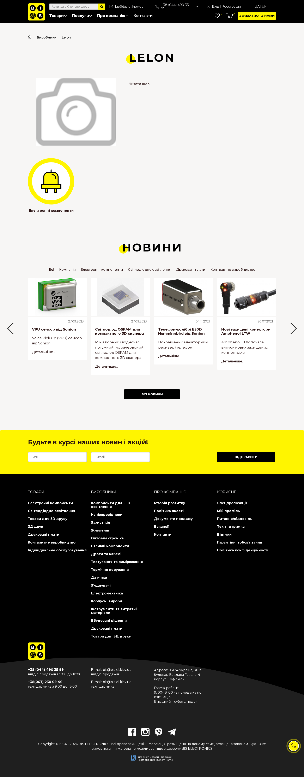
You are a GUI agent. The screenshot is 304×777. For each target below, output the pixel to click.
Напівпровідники (106, 515)
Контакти (143, 15)
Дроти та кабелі (106, 554)
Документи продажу (173, 519)
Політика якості (169, 511)
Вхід (215, 6)
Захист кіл (100, 522)
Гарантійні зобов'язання (239, 542)
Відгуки (224, 534)
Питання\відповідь (234, 519)
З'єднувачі (101, 585)
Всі (51, 270)
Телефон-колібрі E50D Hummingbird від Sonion (181, 331)
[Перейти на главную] (29, 37)
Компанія (67, 270)
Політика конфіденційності (242, 550)
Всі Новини (152, 394)
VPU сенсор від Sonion (54, 329)
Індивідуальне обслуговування (57, 550)
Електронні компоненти (51, 211)
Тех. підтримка (231, 527)
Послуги (80, 15)
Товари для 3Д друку (111, 636)
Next (293, 328)
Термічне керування (110, 570)
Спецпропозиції (232, 503)
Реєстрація (231, 6)
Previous (11, 328)
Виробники (46, 37)
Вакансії (162, 527)
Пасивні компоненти (110, 546)
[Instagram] (145, 732)
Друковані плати (190, 270)
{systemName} (165, 759)
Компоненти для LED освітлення (110, 505)
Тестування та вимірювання (117, 562)
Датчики (99, 578)
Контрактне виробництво (232, 270)
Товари (56, 15)
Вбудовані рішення (109, 621)
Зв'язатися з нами (257, 16)
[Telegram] (172, 732)
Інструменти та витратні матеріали (114, 611)
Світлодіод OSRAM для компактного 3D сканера (119, 331)
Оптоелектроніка (107, 538)
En (264, 6)
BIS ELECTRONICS (94, 744)
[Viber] (158, 732)
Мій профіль (228, 511)
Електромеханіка (107, 593)
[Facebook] (132, 732)
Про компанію (111, 15)
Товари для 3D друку (47, 519)
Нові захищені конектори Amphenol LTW (245, 331)
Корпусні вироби (106, 601)
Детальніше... (43, 352)
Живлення (100, 530)
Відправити (246, 457)
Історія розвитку (169, 503)
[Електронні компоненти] (51, 181)
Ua (257, 6)
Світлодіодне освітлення (149, 270)
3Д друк (35, 527)
